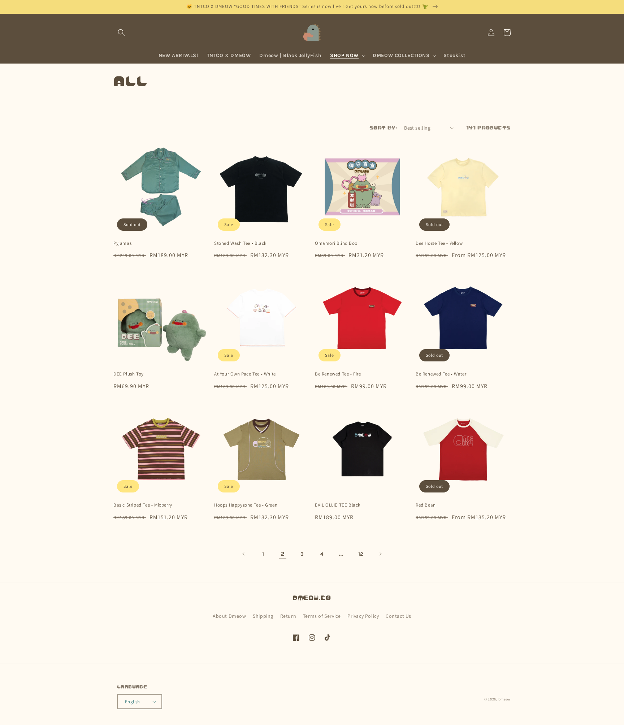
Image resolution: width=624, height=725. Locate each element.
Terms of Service (322, 616)
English (132, 702)
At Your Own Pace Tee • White (245, 374)
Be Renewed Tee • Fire (338, 374)
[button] (121, 32)
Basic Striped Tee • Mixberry (142, 505)
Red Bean (426, 505)
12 (360, 554)
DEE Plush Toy (128, 374)
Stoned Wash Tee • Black (240, 243)
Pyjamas (122, 243)
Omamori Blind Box (336, 243)
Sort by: (383, 128)
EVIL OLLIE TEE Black (337, 505)
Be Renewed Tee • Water (441, 374)
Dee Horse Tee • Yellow (439, 243)
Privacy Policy (363, 616)
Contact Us (398, 616)
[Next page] (380, 554)
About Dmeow (229, 616)
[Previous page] (244, 554)
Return (288, 616)
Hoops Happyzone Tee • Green (245, 505)
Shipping (263, 616)
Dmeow (504, 699)
